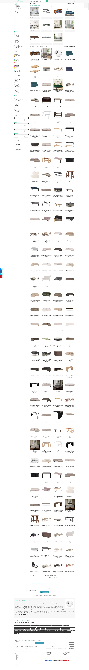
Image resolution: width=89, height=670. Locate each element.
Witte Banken (32, 17)
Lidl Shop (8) (17, 111)
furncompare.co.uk (19, 666)
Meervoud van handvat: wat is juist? (60, 644)
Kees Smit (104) (17, 104)
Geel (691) (16, 67)
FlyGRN (17, 647)
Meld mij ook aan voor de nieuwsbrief (31, 590)
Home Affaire (37, 607)
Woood (31, 607)
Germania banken (21, 628)
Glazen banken (29, 627)
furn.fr (17, 654)
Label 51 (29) (17, 92)
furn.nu (17, 658)
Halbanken (16, 12)
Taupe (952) (17, 65)
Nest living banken (66, 627)
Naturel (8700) (17, 55)
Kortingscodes (65, 654)
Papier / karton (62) (18, 48)
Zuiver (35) (16, 90)
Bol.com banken (68, 628)
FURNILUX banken (27, 625)
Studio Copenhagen (35, 610)
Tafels (15, 16)
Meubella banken (32, 631)
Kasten (16, 18)
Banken (16, 4)
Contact (64, 658)
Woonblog (48, 654)
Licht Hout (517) (17, 68)
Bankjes (16, 14)
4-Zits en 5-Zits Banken (18, 10)
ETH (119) (16, 81)
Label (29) (16, 91)
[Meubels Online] (30, 3)
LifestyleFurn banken (57, 628)
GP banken (67, 625)
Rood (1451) (17, 62)
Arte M (63, 609)
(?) (74, 46)
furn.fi (17, 664)
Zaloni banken (43, 628)
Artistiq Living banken (51, 627)
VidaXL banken (16, 633)
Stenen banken (38, 628)
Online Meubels (49, 652)
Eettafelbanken (17, 6)
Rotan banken (59, 630)
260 (54, 577)
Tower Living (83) (17, 86)
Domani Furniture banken (40, 625)
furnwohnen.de (18, 665)
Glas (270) (16, 42)
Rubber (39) (17, 50)
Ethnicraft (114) (17, 84)
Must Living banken (45, 627)
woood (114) (17, 82)
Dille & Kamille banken (17, 627)
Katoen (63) (17, 47)
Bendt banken (42, 631)
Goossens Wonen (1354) (19, 99)
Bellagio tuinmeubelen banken (27, 630)
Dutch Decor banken (33, 625)
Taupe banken (34, 630)
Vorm (16, 139)
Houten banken (54, 630)
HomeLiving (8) (17, 112)
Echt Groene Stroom (19, 648)
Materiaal (16, 31)
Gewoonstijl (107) (18, 103)
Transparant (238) (18, 71)
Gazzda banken (34, 627)
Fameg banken (53, 631)
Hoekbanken (17, 5)
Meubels (16, 3)
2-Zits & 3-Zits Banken (18, 8)
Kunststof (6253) (17, 36)
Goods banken (37, 631)
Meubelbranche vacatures (66, 652)
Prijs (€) (16, 116)
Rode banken (16, 628)
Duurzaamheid (65, 653)
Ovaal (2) (16, 145)
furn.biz (17, 663)
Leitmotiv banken (62, 625)
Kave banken (62, 628)
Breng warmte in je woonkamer (60, 642)
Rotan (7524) (17, 34)
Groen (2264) (17, 60)
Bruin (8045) (17, 56)
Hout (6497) (17, 35)
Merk (15, 74)
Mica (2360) (17, 76)
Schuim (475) (17, 41)
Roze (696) (17, 66)
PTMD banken (39, 630)
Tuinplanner (64, 656)
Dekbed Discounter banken (49, 628)
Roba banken (52, 625)
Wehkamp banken (47, 631)
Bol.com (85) (17, 105)
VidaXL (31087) (17, 75)
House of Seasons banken (59, 627)
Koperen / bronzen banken (18, 630)
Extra (16, 148)
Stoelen (16, 15)
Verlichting (16, 17)
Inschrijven (39, 643)
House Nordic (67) (18, 87)
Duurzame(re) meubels (70, 46)
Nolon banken (49, 630)
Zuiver (33, 607)
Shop (16, 95)
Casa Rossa (36, 608)
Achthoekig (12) (17, 144)
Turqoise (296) (17, 70)
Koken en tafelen (17, 20)
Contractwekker (18, 650)
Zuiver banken (33, 628)
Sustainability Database (19, 651)
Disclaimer (48, 655)
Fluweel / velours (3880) (18, 37)
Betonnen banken (47, 625)
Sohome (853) (17, 100)
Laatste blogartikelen (49, 639)
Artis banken (57, 625)
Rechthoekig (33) (17, 141)
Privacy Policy (49, 658)
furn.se (17, 660)
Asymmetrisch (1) (18, 146)
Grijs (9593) (17, 54)
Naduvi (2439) (17, 98)
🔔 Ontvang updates (44, 592)
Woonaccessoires (17, 21)
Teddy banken (44, 630)
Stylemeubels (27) (18, 106)
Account (69, 1)
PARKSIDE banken (72, 627)
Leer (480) (16, 40)
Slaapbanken (17, 9)
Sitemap (48, 656)
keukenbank (69, 610)
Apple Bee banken (67, 631)
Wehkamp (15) (17, 110)
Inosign (50, 608)
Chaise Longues (17, 7)
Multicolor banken (27, 628)
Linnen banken (22, 631)
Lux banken (16, 625)
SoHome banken (39, 627)
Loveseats (16, 13)
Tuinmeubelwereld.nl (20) (19, 109)
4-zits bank (64, 610)
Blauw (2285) (17, 59)
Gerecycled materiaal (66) (19, 46)
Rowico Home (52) (18, 89)
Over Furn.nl (49, 653)
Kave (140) (16, 80)
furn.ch (17, 661)
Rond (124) (17, 140)
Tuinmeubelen (17, 19)
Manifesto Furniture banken (65, 630)
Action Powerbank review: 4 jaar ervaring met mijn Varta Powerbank (60, 648)
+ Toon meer (15, 51)
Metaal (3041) (17, 39)
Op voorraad (17, 150)
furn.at (17, 657)
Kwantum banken (21, 625)
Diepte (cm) (16, 133)
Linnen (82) (17, 45)
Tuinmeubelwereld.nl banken (60, 631)
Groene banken (72, 630)
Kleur (15, 52)
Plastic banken (23, 627)
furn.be (17, 655)
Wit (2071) (16, 61)
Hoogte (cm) (17, 122)
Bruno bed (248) (17, 79)
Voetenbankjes (17, 11)
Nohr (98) (16, 85)
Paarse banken (17, 631)
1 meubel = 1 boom (66, 655)
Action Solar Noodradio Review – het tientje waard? (60, 646)
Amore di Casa (49, 610)
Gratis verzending (17, 149)
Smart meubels (17, 30)
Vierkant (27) (17, 143)
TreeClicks (17, 646)
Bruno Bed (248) (17, 101)
